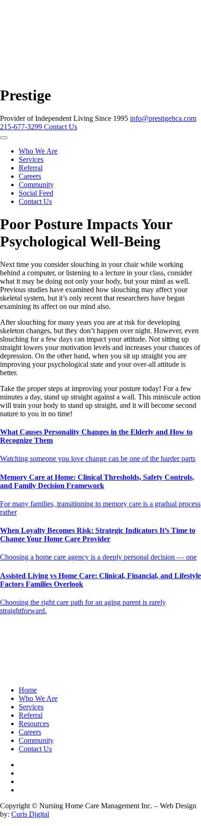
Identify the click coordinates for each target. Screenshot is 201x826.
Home (28, 690)
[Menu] (3, 137)
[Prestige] (81, 78)
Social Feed (36, 193)
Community (36, 185)
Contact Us (60, 127)
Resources (34, 724)
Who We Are (38, 151)
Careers (30, 176)
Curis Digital (30, 814)
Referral (31, 168)
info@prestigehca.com (163, 118)
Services (31, 159)
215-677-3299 (22, 127)
